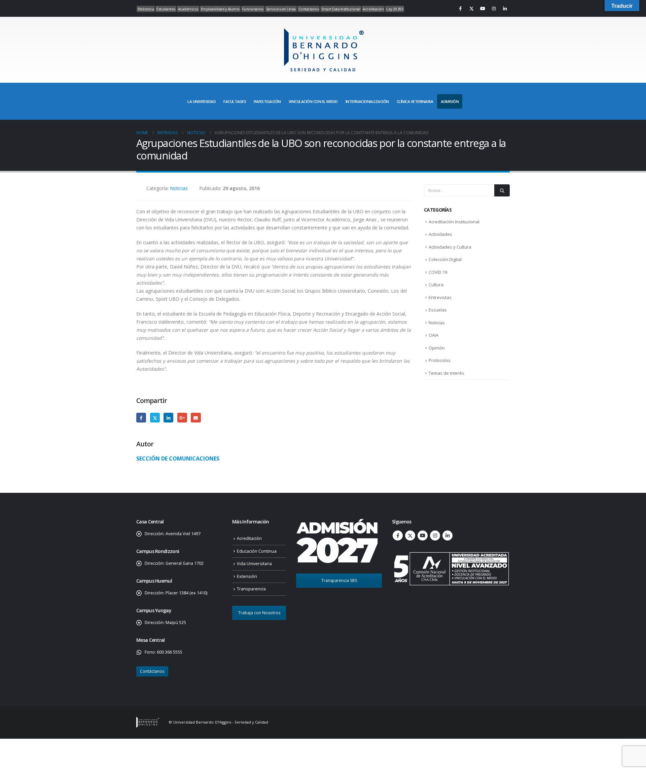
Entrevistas (440, 297)
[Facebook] (460, 8)
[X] (471, 8)
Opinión (437, 348)
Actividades (440, 234)
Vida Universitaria (254, 563)
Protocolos (440, 360)
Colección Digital (445, 259)
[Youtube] (482, 8)
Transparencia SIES (339, 580)
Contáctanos (308, 8)
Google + (182, 418)
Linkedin (447, 535)
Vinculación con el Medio (313, 101)
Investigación (267, 101)
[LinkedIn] (504, 8)
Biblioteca (146, 8)
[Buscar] (502, 190)
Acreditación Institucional (454, 222)
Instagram (435, 535)
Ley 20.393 (394, 8)
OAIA (433, 335)
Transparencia (251, 589)
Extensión (247, 576)
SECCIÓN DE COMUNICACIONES (177, 458)
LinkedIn (168, 418)
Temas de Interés (446, 373)
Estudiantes (165, 8)
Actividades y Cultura (450, 247)
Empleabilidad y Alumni (220, 8)
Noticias (179, 188)
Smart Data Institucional (340, 8)
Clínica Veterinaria (415, 101)
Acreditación (373, 8)
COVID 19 (438, 272)
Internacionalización (367, 101)
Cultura (436, 285)
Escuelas (438, 310)
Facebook (141, 418)
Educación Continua (257, 551)
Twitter (155, 418)
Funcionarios (252, 8)
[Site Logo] (323, 50)
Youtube (423, 535)
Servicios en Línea (281, 8)
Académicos (188, 8)
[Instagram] (493, 8)
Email (196, 418)
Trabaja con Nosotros (259, 613)
